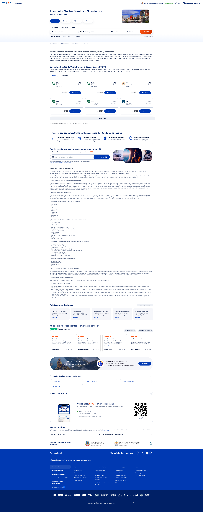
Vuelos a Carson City (57, 381)
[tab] (55, 21)
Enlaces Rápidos (55, 467)
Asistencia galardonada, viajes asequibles (60, 443)
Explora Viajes (18, 3)
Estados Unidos (75, 43)
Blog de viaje (98, 484)
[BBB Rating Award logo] (151, 444)
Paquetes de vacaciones (80, 477)
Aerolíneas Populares (57, 470)
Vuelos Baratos (78, 470)
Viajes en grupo (78, 480)
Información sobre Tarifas (58, 434)
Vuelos (59, 43)
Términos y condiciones (141, 473)
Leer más (54, 317)
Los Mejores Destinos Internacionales (57, 482)
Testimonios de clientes (121, 477)
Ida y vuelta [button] (55, 27)
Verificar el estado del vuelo (102, 482)
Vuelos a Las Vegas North (128, 381)
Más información (75, 366)
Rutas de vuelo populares (58, 474)
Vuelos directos (149, 36)
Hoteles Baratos (78, 473)
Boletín (116, 482)
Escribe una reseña (130, 330)
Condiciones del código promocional (113, 434)
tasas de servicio (106, 430)
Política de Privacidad (140, 470)
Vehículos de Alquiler (79, 475)
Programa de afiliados (120, 475)
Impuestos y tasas (140, 475)
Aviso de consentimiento (55, 162)
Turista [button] (73, 27)
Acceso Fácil (56, 453)
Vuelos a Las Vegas (92, 381)
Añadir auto (77, 36)
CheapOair (53, 43)
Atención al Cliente (99, 473)
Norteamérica (65, 43)
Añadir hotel (67, 36)
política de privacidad (66, 162)
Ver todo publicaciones (144, 305)
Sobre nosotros (119, 470)
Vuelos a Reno (56, 386)
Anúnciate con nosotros (121, 480)
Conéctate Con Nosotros (121, 453)
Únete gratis (145, 363)
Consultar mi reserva (100, 470)
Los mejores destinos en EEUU (59, 478)
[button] (157, 3)
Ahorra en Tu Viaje (101, 157)
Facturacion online (99, 475)
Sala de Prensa (119, 473)
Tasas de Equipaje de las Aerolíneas (101, 478)
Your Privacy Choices (57, 487)
